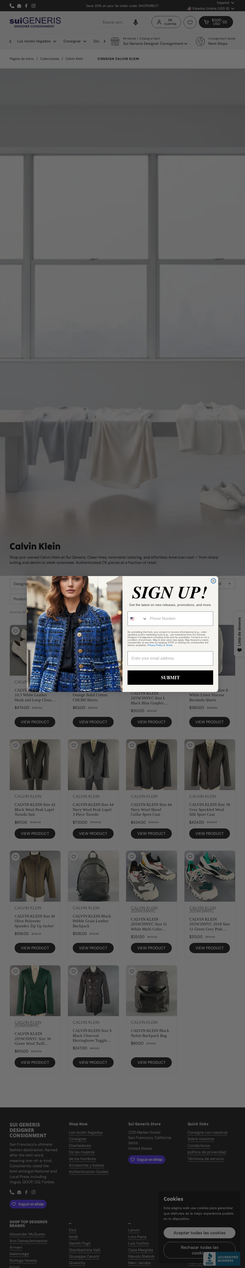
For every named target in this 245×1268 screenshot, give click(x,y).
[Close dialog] (213, 580)
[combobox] (137, 619)
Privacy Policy (155, 645)
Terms (169, 645)
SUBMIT (170, 677)
